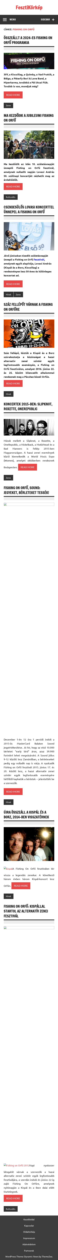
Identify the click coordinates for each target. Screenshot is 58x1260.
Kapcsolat (29, 1225)
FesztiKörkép (29, 7)
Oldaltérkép (29, 1232)
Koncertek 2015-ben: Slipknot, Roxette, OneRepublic (28, 406)
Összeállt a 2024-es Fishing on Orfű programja (28, 40)
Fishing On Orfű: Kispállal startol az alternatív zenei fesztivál (26, 911)
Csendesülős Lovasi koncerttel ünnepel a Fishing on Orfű (29, 209)
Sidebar (45, 19)
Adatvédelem (29, 1244)
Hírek (8, 294)
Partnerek (29, 1250)
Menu (13, 19)
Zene (8, 105)
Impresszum (29, 1238)
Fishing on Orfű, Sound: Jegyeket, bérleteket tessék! (26, 490)
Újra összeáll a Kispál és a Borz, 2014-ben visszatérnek (26, 814)
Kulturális (10, 197)
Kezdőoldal (29, 1219)
